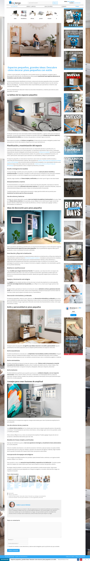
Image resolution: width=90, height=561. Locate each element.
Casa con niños (48, 6)
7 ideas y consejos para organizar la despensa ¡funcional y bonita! (46, 486)
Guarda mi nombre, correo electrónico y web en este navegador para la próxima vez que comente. (34, 546)
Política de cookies (70, 556)
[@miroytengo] (67, 308)
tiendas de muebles (44, 152)
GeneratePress (23, 556)
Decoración (14, 6)
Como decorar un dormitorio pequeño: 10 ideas (31, 485)
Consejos (63, 6)
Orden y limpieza (31, 6)
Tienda (77, 6)
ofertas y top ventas (13, 494)
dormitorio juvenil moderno (32, 258)
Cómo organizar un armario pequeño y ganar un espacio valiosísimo (17, 485)
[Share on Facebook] (78, 559)
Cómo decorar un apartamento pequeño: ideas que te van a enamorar (39, 485)
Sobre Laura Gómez (23, 505)
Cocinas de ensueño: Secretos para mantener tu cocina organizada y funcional (26, 497)
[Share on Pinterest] (81, 559)
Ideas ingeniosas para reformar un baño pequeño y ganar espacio (25, 485)
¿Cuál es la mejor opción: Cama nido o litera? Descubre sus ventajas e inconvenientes (27, 496)
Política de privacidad (80, 556)
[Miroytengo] (15, 2)
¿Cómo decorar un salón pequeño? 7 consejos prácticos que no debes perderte (10, 486)
